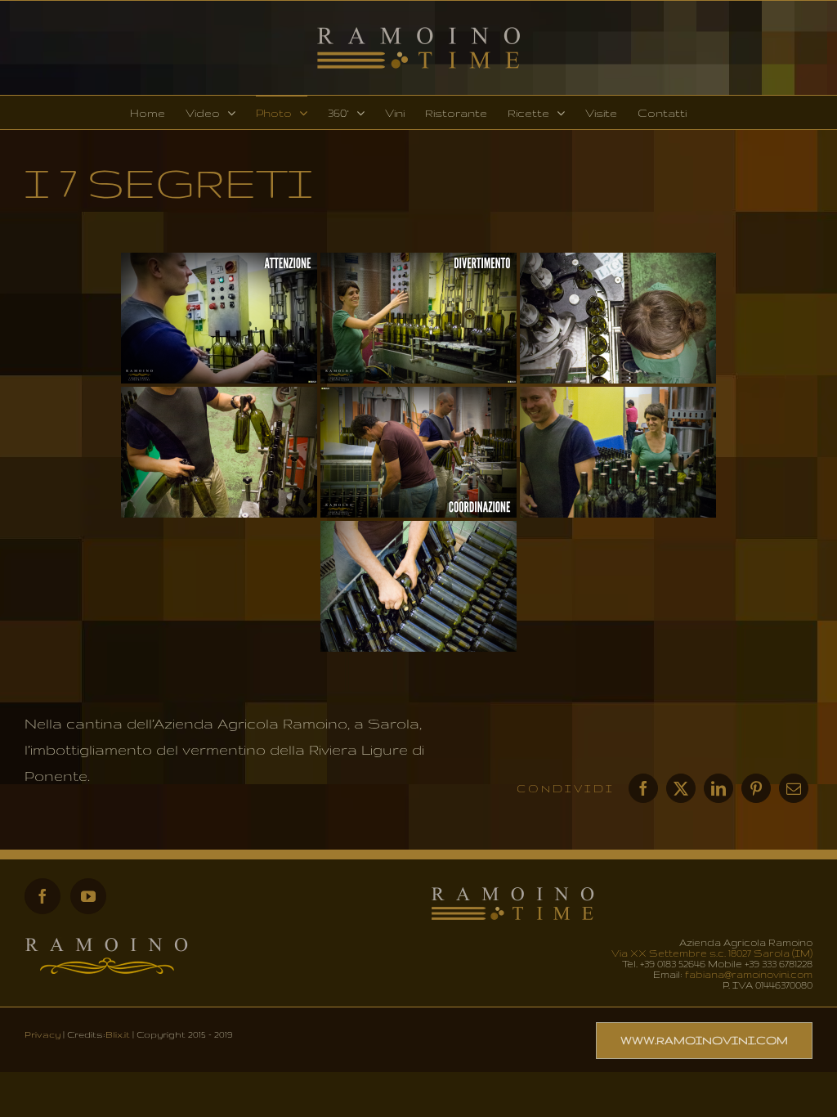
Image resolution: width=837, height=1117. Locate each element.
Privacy (42, 1034)
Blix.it (117, 1034)
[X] (681, 788)
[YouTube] (88, 896)
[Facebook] (643, 788)
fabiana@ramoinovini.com (748, 974)
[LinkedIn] (718, 788)
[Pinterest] (756, 788)
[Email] (793, 788)
